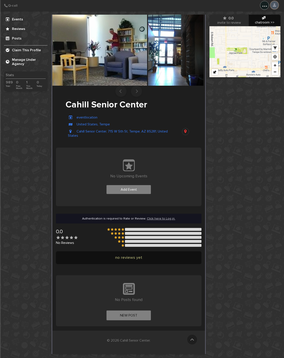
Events (17, 19)
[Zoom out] (275, 72)
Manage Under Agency (24, 61)
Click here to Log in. (161, 218)
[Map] (244, 51)
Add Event (129, 189)
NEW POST (128, 315)
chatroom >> (264, 22)
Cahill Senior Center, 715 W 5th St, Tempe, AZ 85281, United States (118, 133)
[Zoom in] (275, 65)
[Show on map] (185, 131)
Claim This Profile (26, 50)
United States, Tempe (93, 124)
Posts (17, 38)
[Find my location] (275, 56)
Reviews (18, 29)
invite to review (229, 20)
